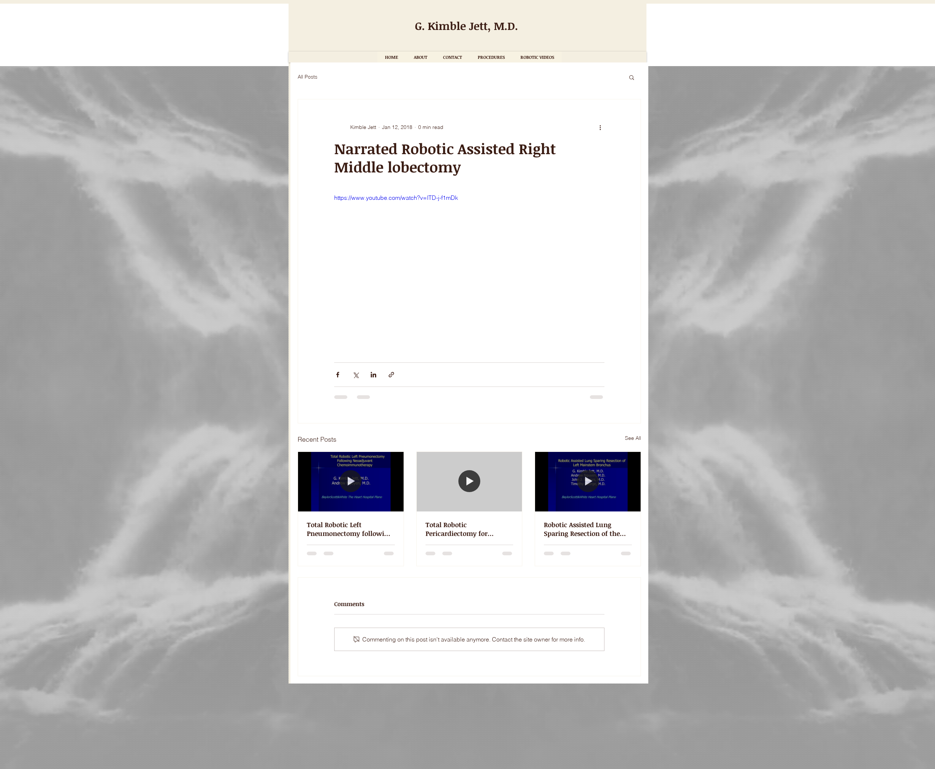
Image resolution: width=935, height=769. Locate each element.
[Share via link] (391, 374)
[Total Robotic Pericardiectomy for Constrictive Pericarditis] (469, 481)
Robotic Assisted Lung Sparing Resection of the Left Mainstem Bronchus (582, 529)
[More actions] (600, 127)
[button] (631, 77)
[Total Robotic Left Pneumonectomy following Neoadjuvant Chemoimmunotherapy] (351, 481)
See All (633, 438)
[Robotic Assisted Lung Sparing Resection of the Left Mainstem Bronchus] (588, 481)
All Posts (307, 76)
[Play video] (469, 269)
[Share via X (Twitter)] (355, 374)
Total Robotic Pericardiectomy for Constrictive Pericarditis (462, 529)
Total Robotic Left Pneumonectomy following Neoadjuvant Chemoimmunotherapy (349, 529)
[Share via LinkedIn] (373, 374)
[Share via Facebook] (337, 374)
